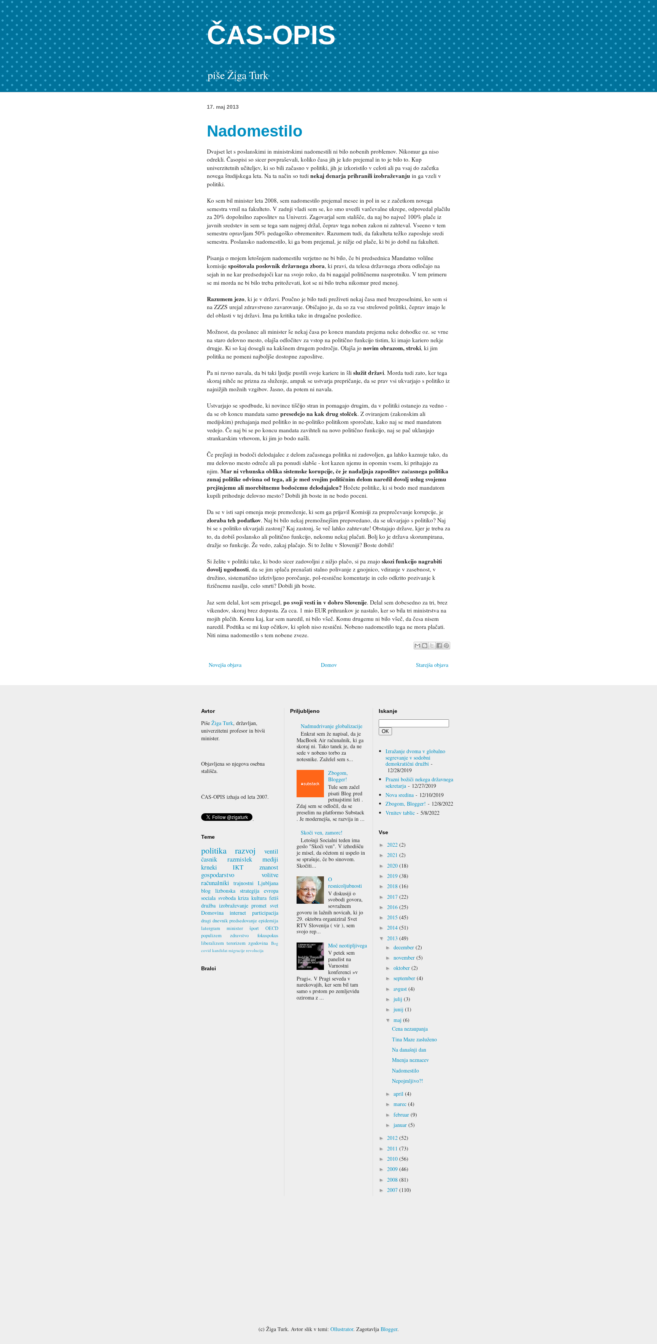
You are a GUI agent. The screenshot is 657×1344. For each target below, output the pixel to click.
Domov (329, 664)
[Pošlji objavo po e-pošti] (417, 645)
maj (398, 1019)
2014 (393, 927)
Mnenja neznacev (410, 1059)
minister (235, 928)
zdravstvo (239, 935)
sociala (208, 897)
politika (214, 850)
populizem (211, 935)
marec (401, 1104)
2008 (393, 1179)
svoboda (227, 897)
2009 (393, 1169)
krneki (209, 867)
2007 (393, 1189)
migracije (237, 950)
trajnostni (243, 883)
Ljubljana (268, 883)
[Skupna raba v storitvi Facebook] (439, 645)
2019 (393, 875)
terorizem (236, 943)
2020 (393, 865)
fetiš (273, 897)
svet (274, 905)
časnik (209, 859)
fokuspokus (267, 935)
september (405, 978)
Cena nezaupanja (410, 1028)
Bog (274, 943)
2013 (393, 938)
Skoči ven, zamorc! (322, 832)
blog (206, 890)
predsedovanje (243, 920)
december (405, 947)
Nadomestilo (405, 1070)
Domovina (212, 912)
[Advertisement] (328, 1261)
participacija (265, 912)
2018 (393, 886)
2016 (393, 907)
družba (208, 905)
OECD (271, 928)
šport (254, 928)
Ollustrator (341, 1329)
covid (206, 950)
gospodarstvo (217, 874)
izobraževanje (233, 905)
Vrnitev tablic (400, 812)
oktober (402, 967)
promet (259, 905)
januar (401, 1124)
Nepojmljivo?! (407, 1080)
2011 (393, 1148)
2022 (393, 844)
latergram (210, 928)
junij (399, 1009)
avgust (401, 988)
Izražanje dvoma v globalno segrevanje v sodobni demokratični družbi (415, 757)
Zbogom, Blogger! (338, 776)
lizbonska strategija (237, 890)
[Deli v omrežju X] (432, 645)
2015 (393, 917)
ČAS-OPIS (271, 35)
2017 (393, 896)
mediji (270, 859)
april (399, 1093)
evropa (271, 890)
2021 (393, 854)
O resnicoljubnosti (345, 882)
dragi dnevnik (214, 920)
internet (238, 912)
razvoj (245, 850)
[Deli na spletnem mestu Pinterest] (446, 645)
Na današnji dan (409, 1049)
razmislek (239, 859)
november (405, 957)
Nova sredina (400, 794)
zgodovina (258, 943)
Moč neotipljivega (347, 945)
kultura (259, 897)
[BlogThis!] (424, 645)
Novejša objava (225, 664)
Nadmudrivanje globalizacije (331, 726)
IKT (238, 867)
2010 (393, 1158)
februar (402, 1114)
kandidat (219, 950)
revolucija (254, 950)
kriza (243, 897)
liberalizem (212, 943)
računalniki (215, 882)
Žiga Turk (222, 723)
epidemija (268, 920)
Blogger (389, 1329)
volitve (270, 874)
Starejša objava (432, 664)
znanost (268, 867)
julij (399, 999)
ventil (271, 851)
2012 (393, 1137)
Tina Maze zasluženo (414, 1039)
